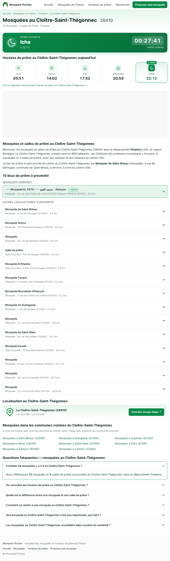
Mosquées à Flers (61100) (131, 443)
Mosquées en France (71, 4)
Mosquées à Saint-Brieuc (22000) (24, 438)
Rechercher (123, 4)
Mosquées (19, 548)
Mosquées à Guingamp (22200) (79, 438)
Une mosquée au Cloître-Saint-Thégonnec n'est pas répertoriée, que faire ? (53, 515)
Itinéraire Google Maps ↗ (146, 412)
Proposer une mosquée (150, 4)
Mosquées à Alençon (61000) (21, 449)
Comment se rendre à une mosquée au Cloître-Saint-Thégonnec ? (47, 505)
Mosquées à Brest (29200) (19, 443)
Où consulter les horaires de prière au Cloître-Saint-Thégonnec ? (47, 485)
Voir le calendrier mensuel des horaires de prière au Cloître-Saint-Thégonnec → (45, 85)
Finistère (43, 13)
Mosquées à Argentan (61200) (134, 438)
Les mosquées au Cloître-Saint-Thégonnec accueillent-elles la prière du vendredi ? (58, 525)
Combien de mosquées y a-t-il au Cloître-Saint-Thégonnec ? (44, 465)
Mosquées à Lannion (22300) (77, 449)
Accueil (48, 4)
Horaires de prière (99, 4)
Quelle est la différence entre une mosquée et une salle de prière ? (47, 495)
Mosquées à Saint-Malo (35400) (79, 443)
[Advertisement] (85, 114)
